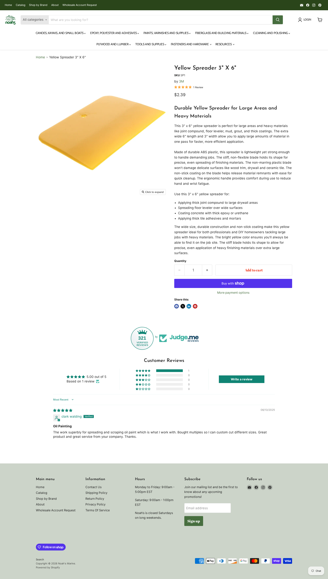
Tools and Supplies (150, 44)
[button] (143, 370)
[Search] (278, 19)
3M (181, 81)
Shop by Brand (38, 5)
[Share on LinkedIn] (189, 306)
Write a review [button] (241, 379)
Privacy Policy (95, 504)
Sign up (193, 521)
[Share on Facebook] (176, 306)
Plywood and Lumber (112, 44)
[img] (62, 410)
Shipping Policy (96, 493)
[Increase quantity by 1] (207, 270)
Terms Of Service (97, 510)
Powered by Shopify (48, 567)
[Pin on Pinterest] (195, 306)
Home (8, 5)
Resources (223, 44)
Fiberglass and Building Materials (221, 33)
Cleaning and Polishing (271, 33)
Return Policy (94, 498)
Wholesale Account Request (79, 5)
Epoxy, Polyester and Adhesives (113, 33)
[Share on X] (183, 306)
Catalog (20, 5)
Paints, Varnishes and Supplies (166, 33)
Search (40, 559)
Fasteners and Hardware (190, 44)
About (55, 5)
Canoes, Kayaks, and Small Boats (60, 33)
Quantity (180, 261)
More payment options (233, 292)
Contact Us (93, 487)
